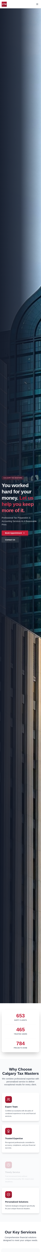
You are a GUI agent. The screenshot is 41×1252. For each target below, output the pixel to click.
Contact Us (10, 540)
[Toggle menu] (37, 4)
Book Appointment (13, 533)
